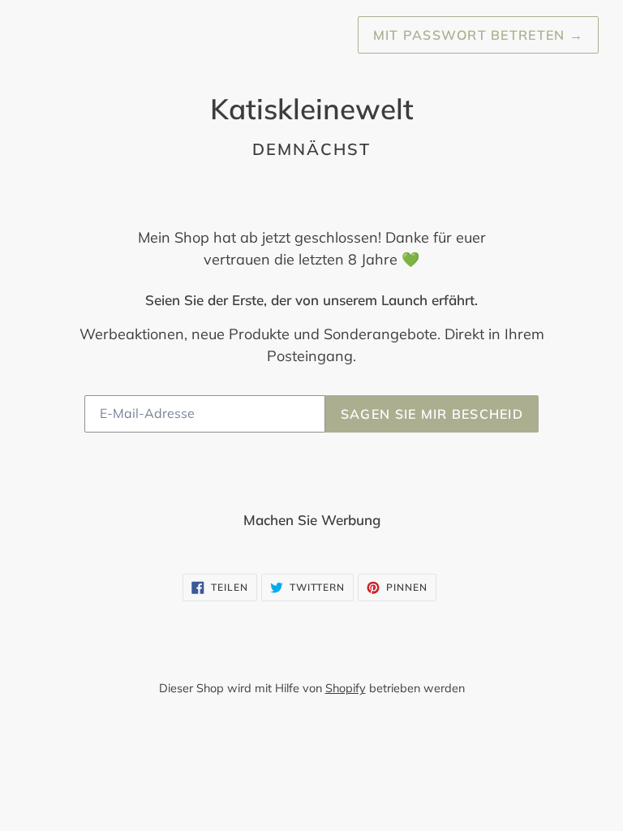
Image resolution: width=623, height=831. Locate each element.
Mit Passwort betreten (478, 35)
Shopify (345, 688)
